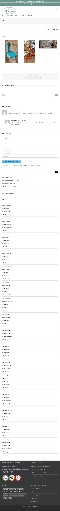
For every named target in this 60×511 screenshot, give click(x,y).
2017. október (6, 368)
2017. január (6, 397)
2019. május (6, 311)
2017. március (6, 391)
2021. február (6, 259)
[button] (3, 95)
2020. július (6, 272)
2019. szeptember (7, 301)
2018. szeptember (7, 336)
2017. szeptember (7, 372)
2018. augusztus (7, 340)
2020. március (6, 282)
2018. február (6, 359)
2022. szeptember (7, 227)
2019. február (6, 320)
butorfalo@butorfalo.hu (39, 1)
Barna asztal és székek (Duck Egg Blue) (12, 180)
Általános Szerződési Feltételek (39, 485)
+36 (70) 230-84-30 (30, 1)
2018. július (5, 343)
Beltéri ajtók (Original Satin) (9, 183)
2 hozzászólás (12, 67)
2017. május (6, 384)
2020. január (6, 288)
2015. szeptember (7, 448)
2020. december (7, 263)
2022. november (7, 224)
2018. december (7, 327)
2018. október (6, 333)
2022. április (6, 237)
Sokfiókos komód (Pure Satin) (10, 187)
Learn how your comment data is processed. (30, 165)
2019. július (5, 304)
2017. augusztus (7, 375)
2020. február (6, 285)
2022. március (6, 240)
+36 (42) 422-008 (8, 471)
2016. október (6, 407)
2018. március (6, 356)
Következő (54, 29)
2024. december (7, 205)
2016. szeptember (7, 410)
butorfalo (13, 120)
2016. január (6, 436)
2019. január (6, 323)
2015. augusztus (7, 452)
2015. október (6, 445)
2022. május (6, 234)
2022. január (6, 243)
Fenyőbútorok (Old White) (9, 193)
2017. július (5, 378)
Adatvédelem (35, 492)
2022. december (7, 221)
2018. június (6, 346)
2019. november (7, 295)
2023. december (7, 211)
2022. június (6, 231)
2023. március (6, 218)
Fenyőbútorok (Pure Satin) (9, 190)
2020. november (7, 266)
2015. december (7, 439)
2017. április (6, 388)
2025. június (6, 202)
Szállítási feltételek (36, 488)
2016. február (6, 432)
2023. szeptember (7, 215)
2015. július (5, 455)
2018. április (6, 352)
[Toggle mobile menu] (57, 8)
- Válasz (23, 111)
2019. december (7, 291)
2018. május (6, 349)
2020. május (6, 275)
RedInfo (36, 506)
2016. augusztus (7, 413)
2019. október (6, 298)
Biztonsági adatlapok (37, 495)
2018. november (7, 330)
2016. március (6, 429)
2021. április (6, 256)
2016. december (7, 400)
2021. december (7, 247)
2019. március (6, 317)
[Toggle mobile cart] (53, 8)
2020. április (6, 279)
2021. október (6, 250)
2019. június (6, 307)
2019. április (6, 314)
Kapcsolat (34, 501)
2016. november (7, 404)
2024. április (6, 208)
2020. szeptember (7, 269)
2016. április (6, 426)
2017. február (6, 394)
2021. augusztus (7, 253)
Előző (49, 29)
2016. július (5, 416)
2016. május (6, 423)
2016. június (6, 420)
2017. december (7, 362)
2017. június (6, 381)
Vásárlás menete (36, 498)
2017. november (7, 365)
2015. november (7, 442)
